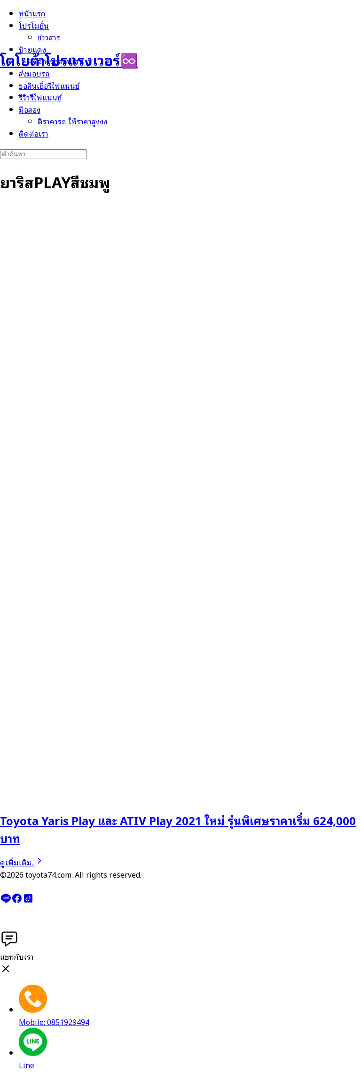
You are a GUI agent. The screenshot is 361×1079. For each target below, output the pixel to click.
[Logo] (47, 28)
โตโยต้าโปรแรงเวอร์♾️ (69, 59)
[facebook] (17, 901)
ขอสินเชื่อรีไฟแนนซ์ (49, 85)
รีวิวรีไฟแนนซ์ (40, 97)
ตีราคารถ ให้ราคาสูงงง (72, 121)
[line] (5, 901)
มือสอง (29, 109)
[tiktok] (28, 901)
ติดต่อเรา (33, 133)
